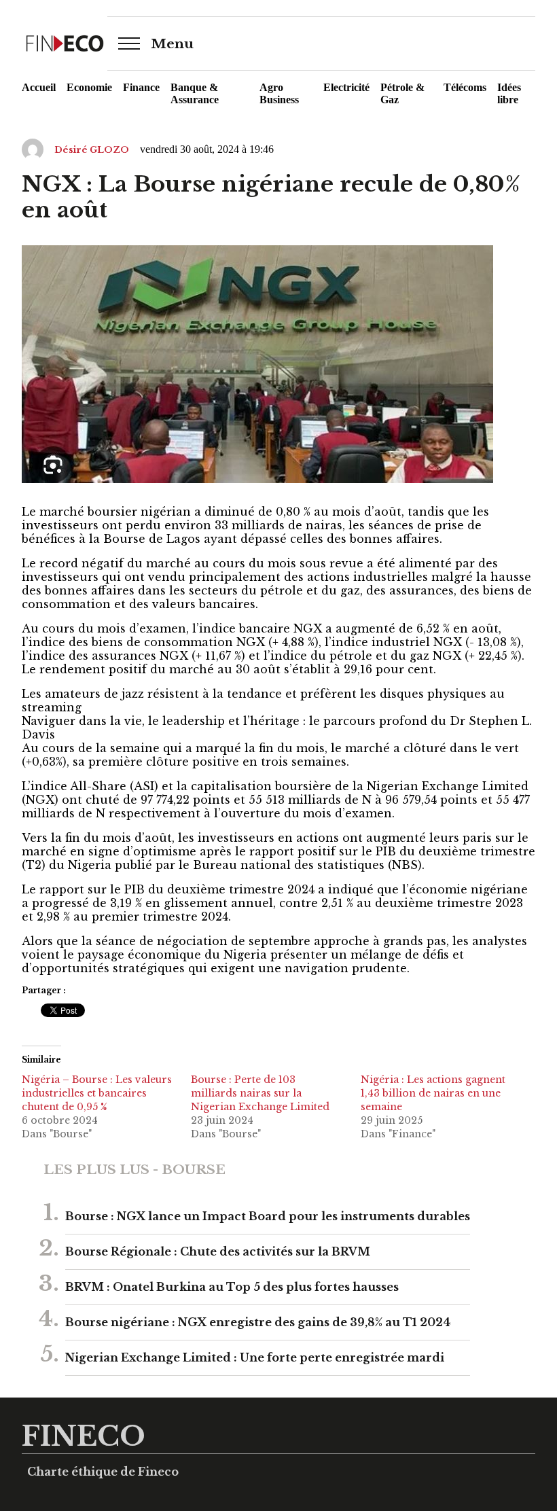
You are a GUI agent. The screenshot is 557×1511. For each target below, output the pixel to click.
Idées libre (509, 93)
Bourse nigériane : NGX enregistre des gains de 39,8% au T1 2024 (257, 1322)
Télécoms (465, 87)
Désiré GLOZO (91, 150)
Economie (89, 87)
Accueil (39, 87)
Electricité (346, 87)
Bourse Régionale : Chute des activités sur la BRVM (217, 1251)
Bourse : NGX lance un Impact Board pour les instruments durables (267, 1216)
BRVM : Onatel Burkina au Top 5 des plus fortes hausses (232, 1287)
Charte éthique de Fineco (103, 1471)
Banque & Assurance (194, 93)
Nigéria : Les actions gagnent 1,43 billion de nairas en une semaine (433, 1093)
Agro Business (279, 93)
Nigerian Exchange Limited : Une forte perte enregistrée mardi (254, 1357)
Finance (141, 87)
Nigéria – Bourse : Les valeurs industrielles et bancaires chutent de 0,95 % (97, 1093)
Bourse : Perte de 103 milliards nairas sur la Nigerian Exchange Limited (260, 1093)
